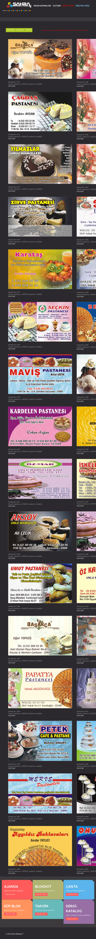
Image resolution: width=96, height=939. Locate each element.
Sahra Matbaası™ (17, 934)
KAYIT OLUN (68, 6)
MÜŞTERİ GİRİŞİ (82, 6)
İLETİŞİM (57, 6)
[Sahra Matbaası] (19, 5)
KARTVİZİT (11, 30)
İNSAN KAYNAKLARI (42, 6)
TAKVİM (28, 30)
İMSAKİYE (20, 30)
